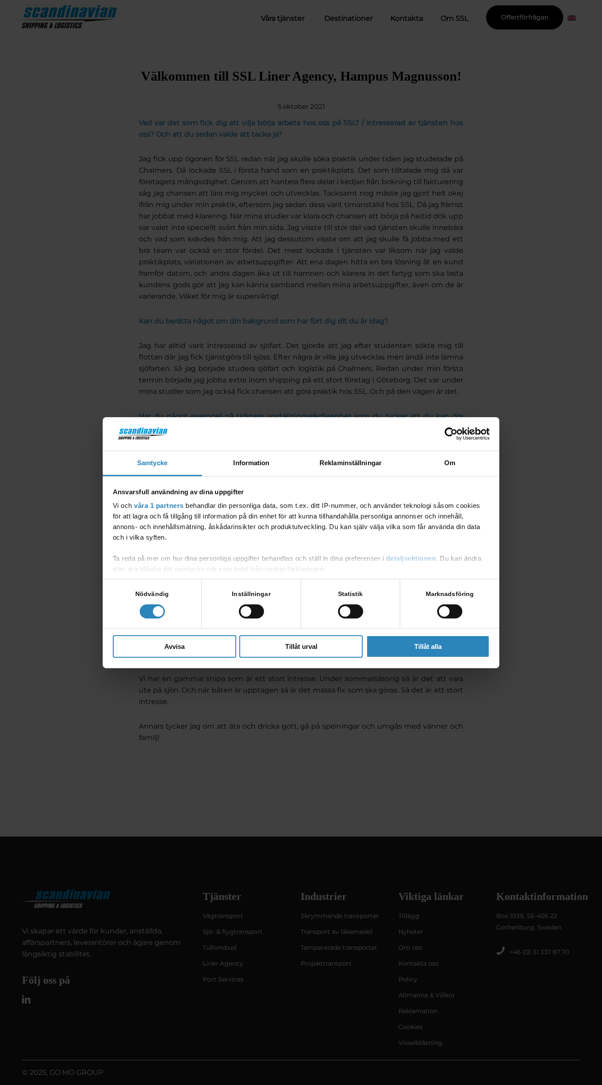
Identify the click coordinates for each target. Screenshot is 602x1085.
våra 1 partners (159, 505)
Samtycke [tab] (152, 463)
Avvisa (174, 646)
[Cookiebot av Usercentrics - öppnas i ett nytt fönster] (451, 434)
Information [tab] (251, 463)
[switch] (251, 611)
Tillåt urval (301, 646)
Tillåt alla (428, 646)
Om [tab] (449, 463)
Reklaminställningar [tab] (351, 463)
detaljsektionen (411, 558)
